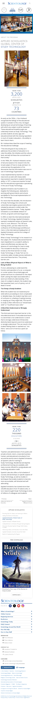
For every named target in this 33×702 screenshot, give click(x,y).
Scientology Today (7, 622)
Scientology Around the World (10, 627)
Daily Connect (5, 624)
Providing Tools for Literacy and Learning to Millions (14, 513)
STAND (13, 684)
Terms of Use (19, 697)
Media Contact (8, 643)
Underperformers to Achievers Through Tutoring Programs (16, 524)
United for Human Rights (24, 688)
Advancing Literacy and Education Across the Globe (15, 530)
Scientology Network (20, 671)
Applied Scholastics (17, 686)
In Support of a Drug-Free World (9, 688)
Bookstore (4, 619)
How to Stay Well (6, 632)
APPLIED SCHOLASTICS (17, 510)
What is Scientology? (7, 611)
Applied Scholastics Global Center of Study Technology (12, 518)
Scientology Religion (6, 673)
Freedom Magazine (5, 684)
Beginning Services (7, 617)
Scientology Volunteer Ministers (9, 679)
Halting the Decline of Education (6, 502)
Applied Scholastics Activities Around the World (13, 532)
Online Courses (6, 614)
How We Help (5, 629)
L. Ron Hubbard (5, 671)
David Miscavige (17, 675)
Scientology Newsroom (7, 675)
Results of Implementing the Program (11, 534)
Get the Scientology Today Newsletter (14, 663)
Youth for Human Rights (7, 690)
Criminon (3, 686)
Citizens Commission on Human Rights (10, 693)
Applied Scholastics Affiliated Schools (27, 502)
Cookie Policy (12, 697)
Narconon (9, 686)
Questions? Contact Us (10, 649)
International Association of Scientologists (11, 682)
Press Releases (8, 637)
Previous (4, 499)
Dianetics (12, 671)
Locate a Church (8, 654)
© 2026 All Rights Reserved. (16, 696)
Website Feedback (9, 652)
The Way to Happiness (21, 684)
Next (30, 499)
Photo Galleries (8, 640)
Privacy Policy (4, 697)
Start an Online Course (21, 677)
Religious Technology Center (8, 677)
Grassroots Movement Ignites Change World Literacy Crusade (14, 526)
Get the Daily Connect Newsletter (13, 661)
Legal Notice (27, 697)
